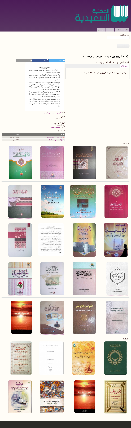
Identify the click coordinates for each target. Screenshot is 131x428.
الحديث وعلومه (55, 127)
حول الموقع (101, 30)
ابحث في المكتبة (124, 35)
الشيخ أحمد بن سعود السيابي (52, 113)
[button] (57, 60)
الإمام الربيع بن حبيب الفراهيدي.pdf (53, 137)
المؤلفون (118, 30)
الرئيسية (126, 30)
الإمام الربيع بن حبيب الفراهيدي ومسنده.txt (51, 140)
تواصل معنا (110, 30)
